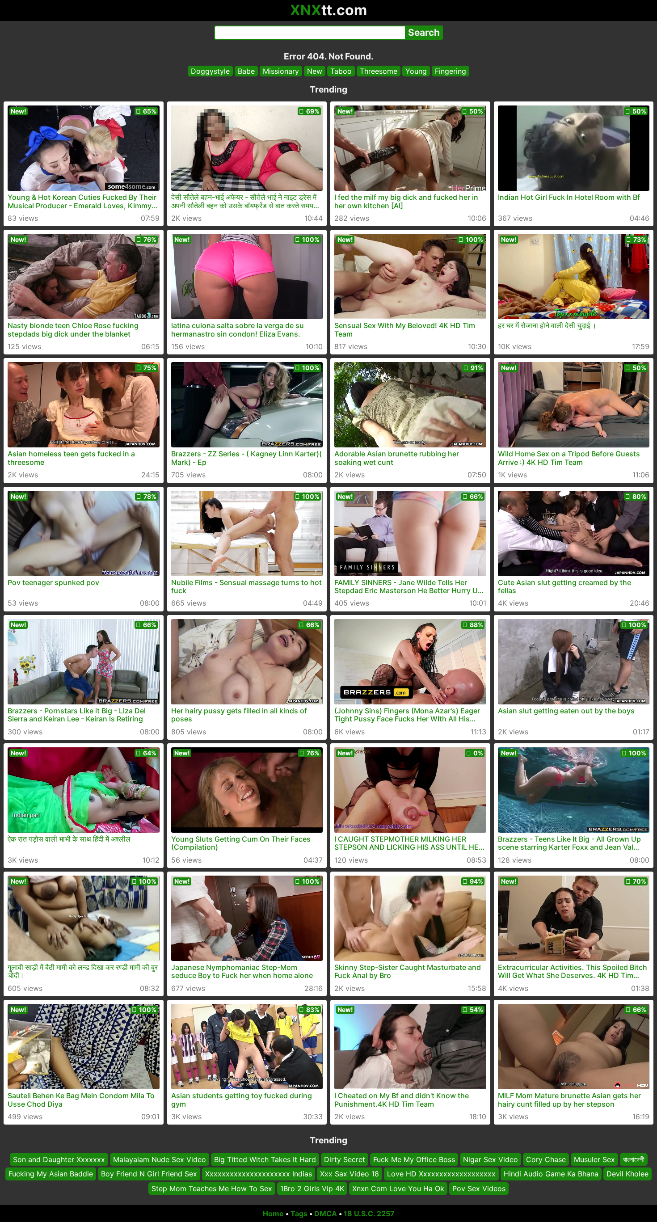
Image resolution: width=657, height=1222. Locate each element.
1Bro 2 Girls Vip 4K (312, 1188)
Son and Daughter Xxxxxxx (59, 1159)
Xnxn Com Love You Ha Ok (398, 1188)
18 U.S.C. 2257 (369, 1213)
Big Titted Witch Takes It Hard (265, 1159)
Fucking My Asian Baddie (50, 1174)
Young (416, 71)
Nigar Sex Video (490, 1159)
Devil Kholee (627, 1174)
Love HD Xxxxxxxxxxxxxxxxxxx (441, 1174)
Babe (246, 71)
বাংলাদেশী (633, 1159)
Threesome (378, 71)
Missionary (281, 71)
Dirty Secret (344, 1159)
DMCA (325, 1213)
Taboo (341, 71)
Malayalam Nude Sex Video (159, 1159)
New (314, 71)
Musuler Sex (594, 1159)
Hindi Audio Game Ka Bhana (551, 1174)
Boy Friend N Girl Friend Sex (149, 1174)
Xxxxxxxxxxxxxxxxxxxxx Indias (258, 1174)
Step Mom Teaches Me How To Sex (212, 1188)
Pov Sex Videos (478, 1188)
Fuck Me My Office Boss (414, 1159)
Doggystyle (210, 71)
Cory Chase (546, 1159)
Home (273, 1213)
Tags (299, 1213)
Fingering (450, 71)
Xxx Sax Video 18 (349, 1174)
